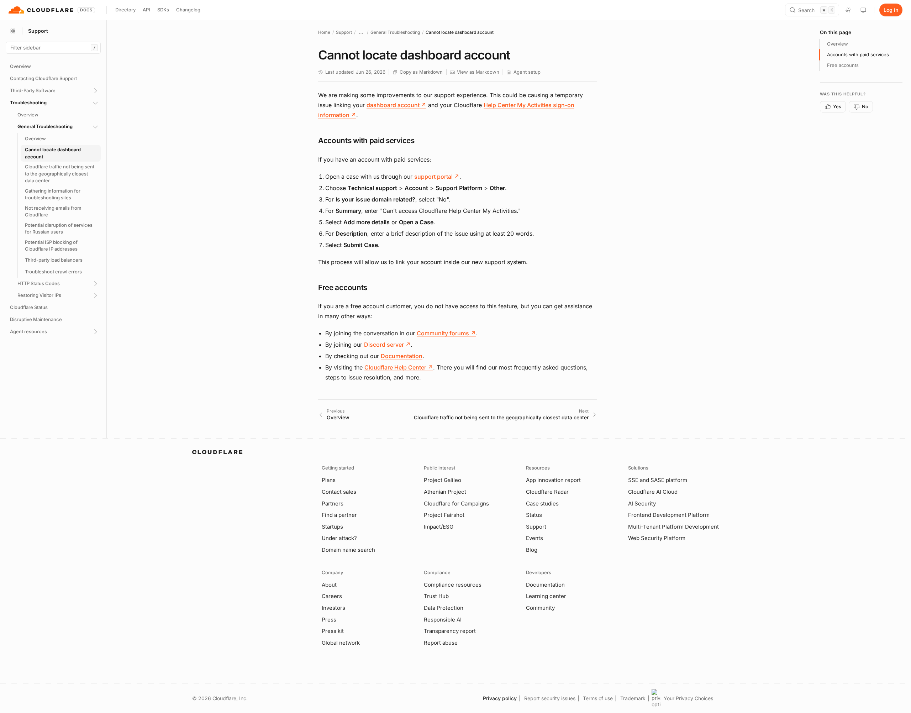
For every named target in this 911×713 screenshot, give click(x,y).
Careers (332, 596)
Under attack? (339, 538)
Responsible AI (443, 619)
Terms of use (598, 698)
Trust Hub (436, 596)
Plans (329, 480)
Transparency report (450, 631)
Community (540, 607)
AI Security (642, 503)
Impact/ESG (438, 526)
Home (324, 32)
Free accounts (843, 65)
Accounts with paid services (858, 54)
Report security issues (549, 698)
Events (534, 538)
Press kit (333, 631)
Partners (332, 503)
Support (344, 32)
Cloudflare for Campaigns (456, 503)
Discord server (387, 344)
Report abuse (441, 642)
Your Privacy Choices (688, 698)
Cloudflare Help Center (398, 367)
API (146, 9)
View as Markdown (478, 72)
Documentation (401, 356)
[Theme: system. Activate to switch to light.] (863, 10)
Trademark (633, 698)
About (329, 584)
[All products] (13, 31)
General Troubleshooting (395, 32)
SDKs (163, 9)
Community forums (446, 333)
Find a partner (339, 515)
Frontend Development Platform (669, 515)
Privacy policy (500, 698)
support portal (436, 176)
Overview (837, 44)
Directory (125, 9)
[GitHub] (848, 10)
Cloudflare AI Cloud (653, 491)
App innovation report (553, 480)
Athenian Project (445, 491)
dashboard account (396, 105)
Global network (341, 642)
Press (329, 619)
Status (534, 515)
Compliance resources (452, 584)
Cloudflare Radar (547, 491)
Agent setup (527, 72)
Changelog (188, 9)
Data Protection (443, 607)
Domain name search (348, 549)
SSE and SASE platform (657, 480)
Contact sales (339, 491)
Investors (333, 607)
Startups (332, 526)
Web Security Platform (656, 538)
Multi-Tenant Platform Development (673, 526)
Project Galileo (442, 480)
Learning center (546, 596)
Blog (531, 549)
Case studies (542, 503)
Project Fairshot (444, 515)
